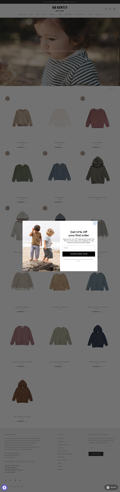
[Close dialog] (95, 223)
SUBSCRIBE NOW (79, 254)
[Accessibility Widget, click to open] (4, 488)
